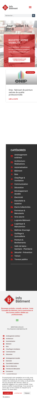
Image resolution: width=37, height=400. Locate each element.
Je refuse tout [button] (18, 393)
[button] (30, 7)
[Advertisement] (19, 123)
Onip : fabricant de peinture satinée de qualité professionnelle (21, 92)
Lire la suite (13, 99)
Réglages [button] (27, 393)
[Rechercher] (33, 15)
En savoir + (6, 397)
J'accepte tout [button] (8, 393)
